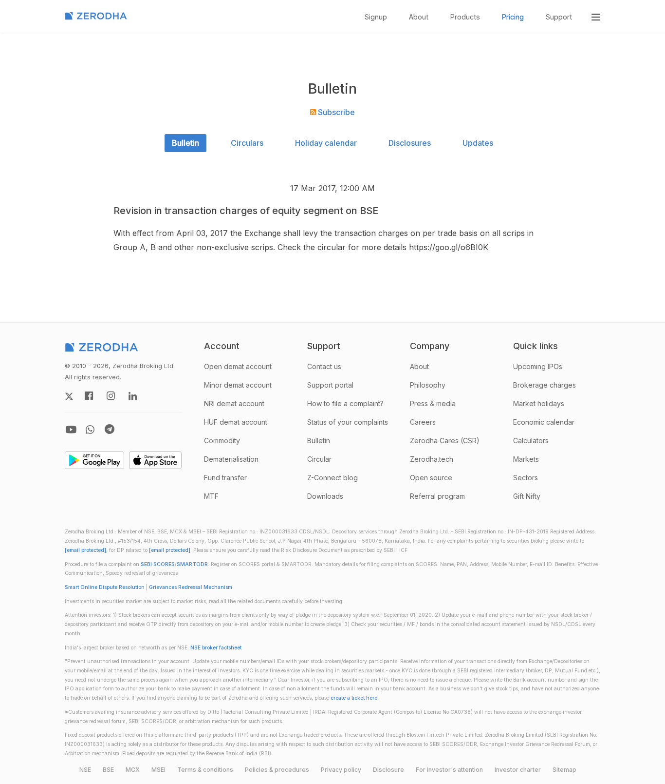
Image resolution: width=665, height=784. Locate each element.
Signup (376, 17)
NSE (85, 769)
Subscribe (335, 112)
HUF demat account (235, 422)
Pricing (513, 17)
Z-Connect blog (332, 477)
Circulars (247, 143)
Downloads (325, 496)
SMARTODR (192, 564)
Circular (319, 459)
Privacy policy (341, 769)
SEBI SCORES (158, 564)
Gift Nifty (526, 496)
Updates (477, 143)
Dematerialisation (231, 459)
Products (465, 17)
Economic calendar (543, 422)
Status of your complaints (347, 422)
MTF (211, 496)
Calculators (531, 440)
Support (559, 17)
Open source (431, 477)
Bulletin (185, 143)
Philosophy (427, 385)
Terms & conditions (205, 769)
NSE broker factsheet (215, 648)
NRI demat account (234, 403)
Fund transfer (225, 477)
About (418, 17)
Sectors (525, 477)
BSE (108, 769)
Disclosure (388, 769)
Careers (423, 422)
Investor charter (518, 769)
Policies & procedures (277, 769)
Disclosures (409, 143)
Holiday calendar (326, 143)
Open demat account (238, 366)
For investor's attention (449, 769)
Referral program (437, 496)
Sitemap (564, 769)
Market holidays (538, 403)
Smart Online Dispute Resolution (105, 587)
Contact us (324, 366)
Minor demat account (238, 385)
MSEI (158, 769)
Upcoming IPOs (537, 366)
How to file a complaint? (345, 403)
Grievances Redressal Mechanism (190, 587)
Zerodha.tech (431, 459)
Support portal (330, 385)
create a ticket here (354, 698)
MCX (133, 769)
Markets (526, 459)
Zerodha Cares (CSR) (445, 440)
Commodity (222, 440)
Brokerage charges (544, 385)
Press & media (433, 403)
